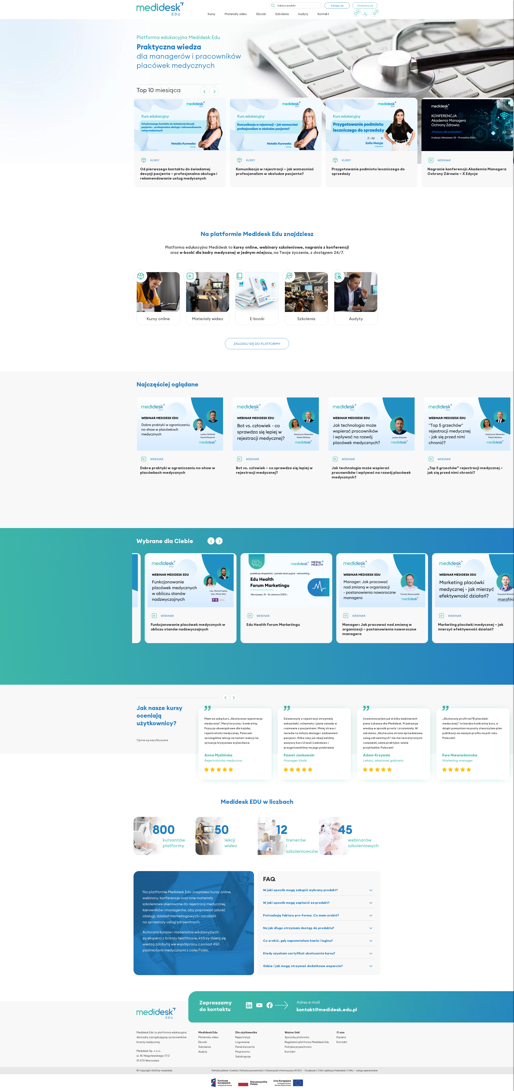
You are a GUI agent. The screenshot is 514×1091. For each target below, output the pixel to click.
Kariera (341, 1037)
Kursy (211, 14)
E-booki (257, 318)
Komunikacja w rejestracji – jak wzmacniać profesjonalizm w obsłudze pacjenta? (275, 171)
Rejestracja (242, 1037)
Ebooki (261, 14)
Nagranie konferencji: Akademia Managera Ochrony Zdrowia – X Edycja (466, 171)
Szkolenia (282, 14)
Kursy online (158, 318)
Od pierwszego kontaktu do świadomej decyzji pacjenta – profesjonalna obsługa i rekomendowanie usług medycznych (178, 174)
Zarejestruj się (365, 5)
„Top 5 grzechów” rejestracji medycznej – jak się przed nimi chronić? (465, 470)
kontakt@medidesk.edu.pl (327, 1009)
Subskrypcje (243, 1056)
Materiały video (235, 14)
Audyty (303, 14)
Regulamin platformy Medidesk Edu (307, 1042)
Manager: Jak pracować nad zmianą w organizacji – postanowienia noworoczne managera (273, 629)
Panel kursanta (245, 1046)
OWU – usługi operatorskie (362, 1070)
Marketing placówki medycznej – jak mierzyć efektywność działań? (364, 626)
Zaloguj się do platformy (257, 344)
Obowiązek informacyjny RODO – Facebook (290, 1070)
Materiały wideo (207, 318)
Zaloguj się (337, 5)
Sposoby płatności (297, 1037)
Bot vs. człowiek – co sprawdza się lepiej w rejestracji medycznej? (274, 470)
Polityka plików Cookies (225, 1070)
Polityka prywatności (298, 1046)
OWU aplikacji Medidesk (331, 1070)
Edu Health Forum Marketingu (167, 624)
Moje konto (242, 1051)
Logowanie (242, 1042)
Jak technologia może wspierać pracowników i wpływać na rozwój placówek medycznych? (371, 472)
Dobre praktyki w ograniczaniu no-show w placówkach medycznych (177, 470)
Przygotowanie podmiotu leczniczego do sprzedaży (368, 171)
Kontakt (323, 14)
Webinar (444, 160)
